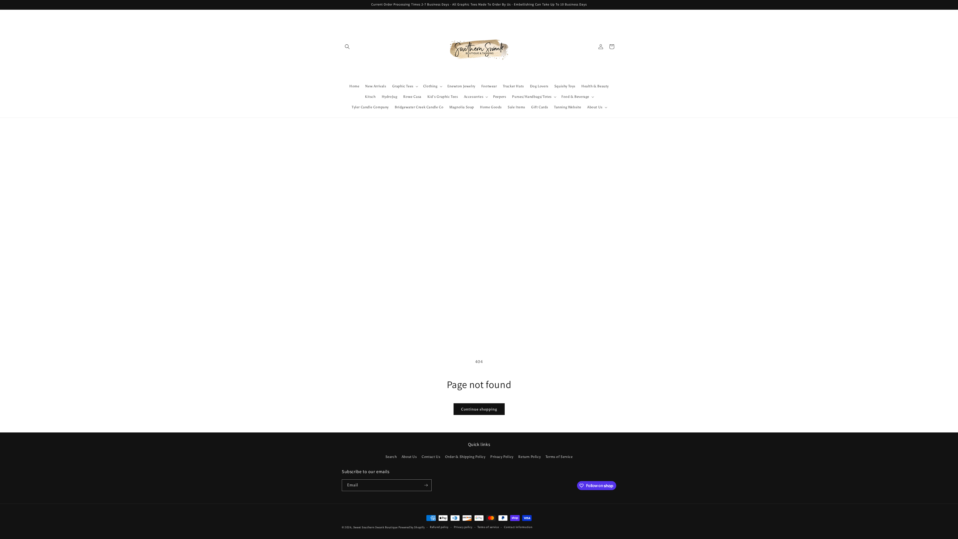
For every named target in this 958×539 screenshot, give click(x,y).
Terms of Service (559, 457)
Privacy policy (463, 527)
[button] (347, 46)
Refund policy (439, 527)
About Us (409, 457)
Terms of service (488, 527)
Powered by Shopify (411, 527)
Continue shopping (479, 409)
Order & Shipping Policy (465, 457)
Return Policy (529, 457)
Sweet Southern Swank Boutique (375, 527)
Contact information (518, 527)
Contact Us (431, 457)
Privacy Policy (501, 457)
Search (391, 457)
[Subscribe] (425, 485)
